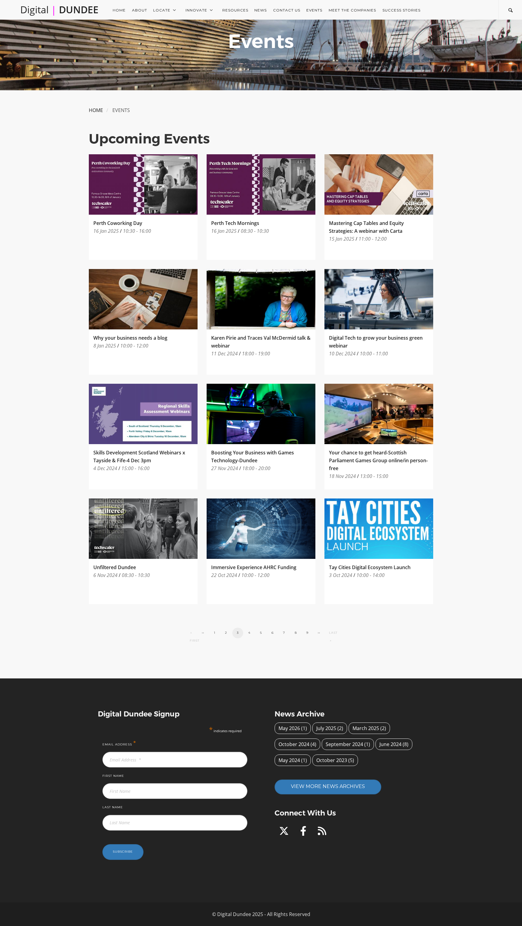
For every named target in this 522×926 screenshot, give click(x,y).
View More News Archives (328, 786)
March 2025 (366, 728)
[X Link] (285, 832)
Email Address (119, 743)
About (139, 10)
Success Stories (401, 10)
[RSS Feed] (322, 832)
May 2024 (289, 760)
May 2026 (289, 728)
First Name (113, 776)
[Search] (510, 9)
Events (314, 10)
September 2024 (344, 744)
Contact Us (286, 10)
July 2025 (326, 728)
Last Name (112, 807)
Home (119, 10)
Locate (161, 10)
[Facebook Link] (304, 832)
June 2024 (390, 744)
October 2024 (294, 744)
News (260, 10)
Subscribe (123, 852)
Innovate (196, 10)
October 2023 (331, 760)
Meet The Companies (352, 10)
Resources (235, 10)
